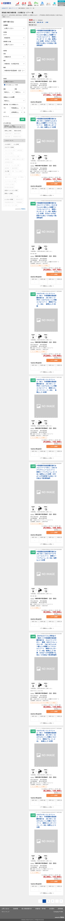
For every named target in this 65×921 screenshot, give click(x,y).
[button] (14, 126)
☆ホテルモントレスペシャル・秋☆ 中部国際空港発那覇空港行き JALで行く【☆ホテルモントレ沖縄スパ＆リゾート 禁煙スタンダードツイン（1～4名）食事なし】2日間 (46, 821)
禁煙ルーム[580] (8, 193)
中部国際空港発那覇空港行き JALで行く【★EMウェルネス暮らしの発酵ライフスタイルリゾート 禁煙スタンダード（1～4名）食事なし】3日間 (47, 123)
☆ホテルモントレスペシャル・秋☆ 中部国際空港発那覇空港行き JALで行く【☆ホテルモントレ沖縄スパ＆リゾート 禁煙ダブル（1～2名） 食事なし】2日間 (46, 736)
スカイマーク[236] (9, 147)
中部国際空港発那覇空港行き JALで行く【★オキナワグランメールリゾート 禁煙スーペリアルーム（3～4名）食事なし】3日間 (47, 556)
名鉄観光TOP (5, 8)
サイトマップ (5, 911)
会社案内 (51, 908)
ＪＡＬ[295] (16, 144)
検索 (22, 119)
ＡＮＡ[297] (7, 144)
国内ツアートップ (13, 8)
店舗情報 (61, 5)
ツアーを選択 (54, 99)
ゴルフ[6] (7, 171)
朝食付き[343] (17, 130)
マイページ (61, 3)
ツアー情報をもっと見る (46, 111)
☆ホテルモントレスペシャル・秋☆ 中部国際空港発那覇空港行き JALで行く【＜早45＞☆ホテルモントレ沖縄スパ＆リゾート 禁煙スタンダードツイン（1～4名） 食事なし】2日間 (46, 386)
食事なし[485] (8, 130)
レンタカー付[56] (9, 199)
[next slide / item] (60, 59)
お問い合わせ (5, 908)
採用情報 (60, 908)
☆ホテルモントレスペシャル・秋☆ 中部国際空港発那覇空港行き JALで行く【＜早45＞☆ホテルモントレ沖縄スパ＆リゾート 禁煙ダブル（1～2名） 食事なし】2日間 (46, 300)
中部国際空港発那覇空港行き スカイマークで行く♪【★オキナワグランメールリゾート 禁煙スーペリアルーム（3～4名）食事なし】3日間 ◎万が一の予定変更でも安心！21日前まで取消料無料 (47, 472)
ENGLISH (61, 1)
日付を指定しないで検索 (12, 84)
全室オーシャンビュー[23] (11, 190)
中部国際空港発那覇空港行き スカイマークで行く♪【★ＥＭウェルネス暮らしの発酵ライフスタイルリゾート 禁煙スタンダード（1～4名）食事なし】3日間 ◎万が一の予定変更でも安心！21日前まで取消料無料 (47, 38)
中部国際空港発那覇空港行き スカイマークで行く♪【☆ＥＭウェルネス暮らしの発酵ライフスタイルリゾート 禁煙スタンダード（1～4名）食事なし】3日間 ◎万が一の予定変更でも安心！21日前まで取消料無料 (47, 210)
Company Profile (58, 911)
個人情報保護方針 (27, 908)
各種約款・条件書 (40, 908)
